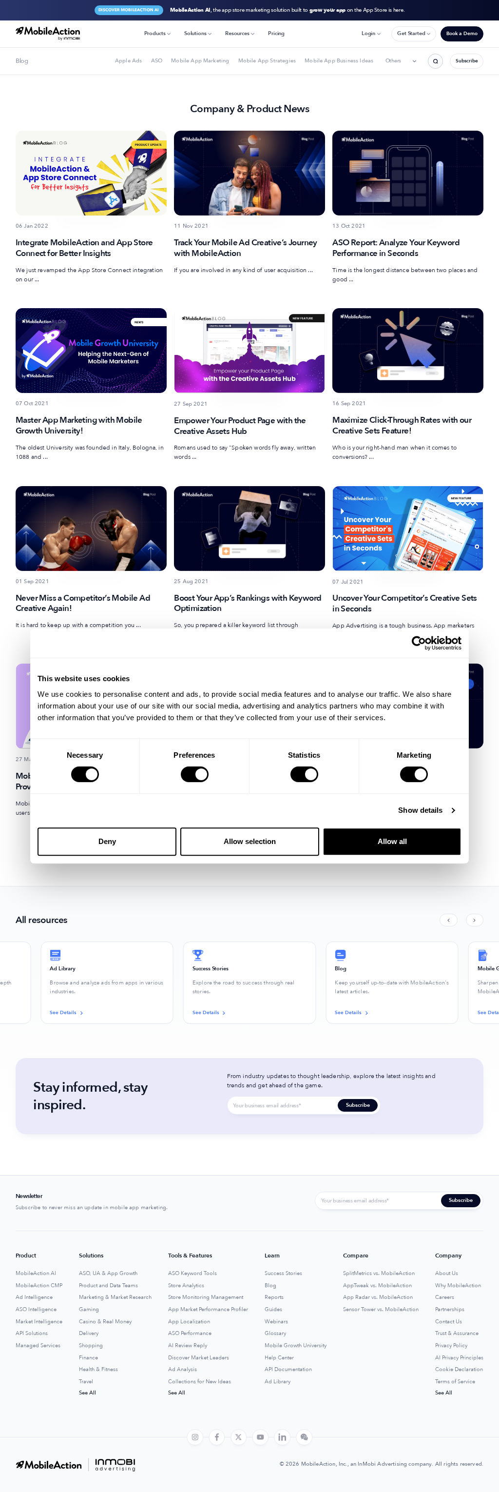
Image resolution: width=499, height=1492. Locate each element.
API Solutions (32, 1333)
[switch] (195, 774)
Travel (86, 1382)
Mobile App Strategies (267, 60)
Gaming (89, 1310)
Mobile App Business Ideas (339, 60)
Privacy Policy (451, 1346)
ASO (156, 60)
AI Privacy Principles (459, 1358)
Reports (274, 1297)
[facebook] (217, 1437)
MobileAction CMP (39, 1286)
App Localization (189, 1322)
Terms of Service (455, 1382)
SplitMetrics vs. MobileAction (379, 1273)
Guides (273, 1310)
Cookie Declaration (459, 1370)
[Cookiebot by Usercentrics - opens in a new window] (418, 643)
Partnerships (449, 1310)
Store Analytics (186, 1286)
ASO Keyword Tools (192, 1273)
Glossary (275, 1333)
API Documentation (288, 1370)
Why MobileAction (458, 1286)
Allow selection (250, 841)
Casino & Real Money (105, 1322)
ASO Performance (189, 1333)
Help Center (279, 1358)
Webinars (276, 1322)
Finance (88, 1358)
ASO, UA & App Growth (108, 1273)
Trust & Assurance (457, 1333)
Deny (107, 841)
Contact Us (448, 1322)
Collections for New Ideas (199, 1382)
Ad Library (277, 1382)
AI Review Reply (187, 1346)
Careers (444, 1297)
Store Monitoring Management (205, 1297)
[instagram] (195, 1437)
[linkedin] (282, 1437)
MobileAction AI (36, 1273)
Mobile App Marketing (200, 60)
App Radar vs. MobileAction (378, 1297)
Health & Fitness (98, 1370)
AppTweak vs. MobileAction (377, 1286)
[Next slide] (474, 920)
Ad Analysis (182, 1370)
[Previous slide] (448, 920)
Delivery (88, 1333)
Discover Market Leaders (198, 1358)
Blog (270, 1286)
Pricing (276, 33)
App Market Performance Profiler (208, 1310)
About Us (446, 1273)
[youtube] (260, 1437)
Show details (420, 810)
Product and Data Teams (108, 1286)
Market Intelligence (39, 1322)
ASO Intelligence (36, 1310)
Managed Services (38, 1346)
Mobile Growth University (295, 1346)
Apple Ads (128, 60)
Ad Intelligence (34, 1297)
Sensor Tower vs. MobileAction (381, 1310)
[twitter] (238, 1437)
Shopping (91, 1346)
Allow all (392, 841)
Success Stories (283, 1273)
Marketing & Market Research (115, 1297)
